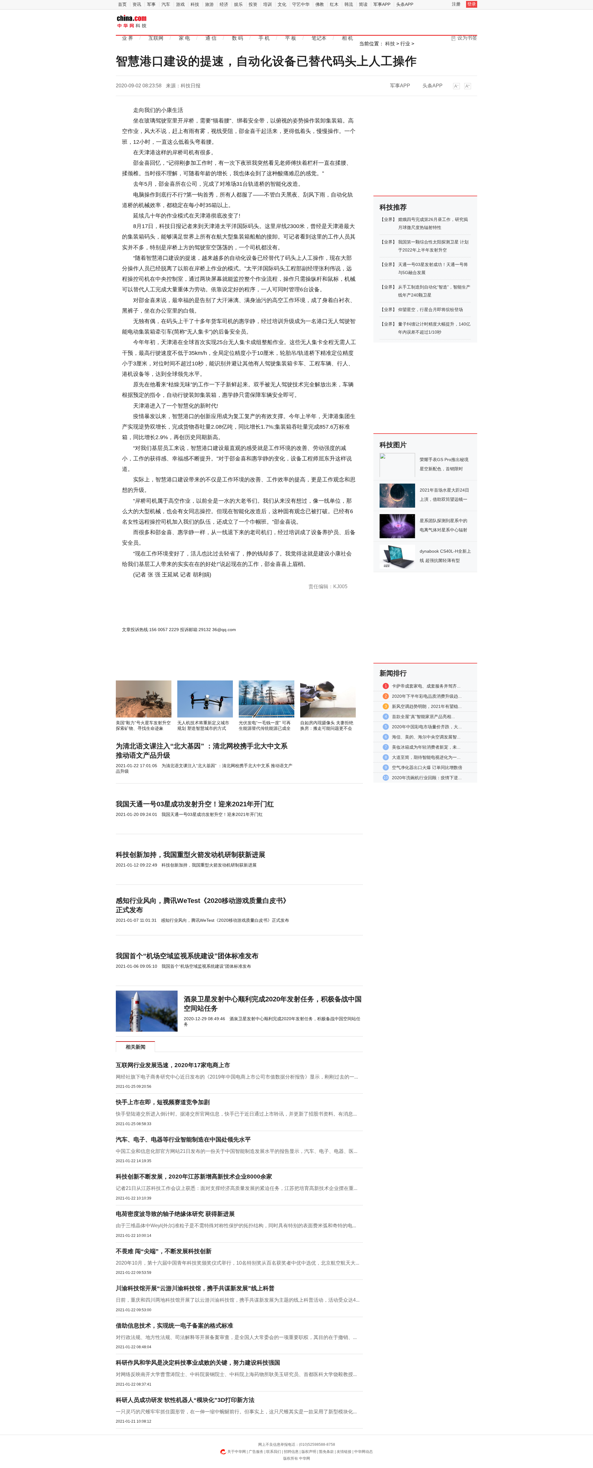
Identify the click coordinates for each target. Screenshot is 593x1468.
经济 (224, 4)
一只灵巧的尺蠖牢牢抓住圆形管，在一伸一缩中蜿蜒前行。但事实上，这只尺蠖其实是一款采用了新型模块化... (236, 1411)
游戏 (180, 4)
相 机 (347, 38)
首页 (122, 4)
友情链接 (344, 1451)
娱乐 (238, 4)
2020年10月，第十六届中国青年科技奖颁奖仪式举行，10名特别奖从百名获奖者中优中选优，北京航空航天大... (237, 1263)
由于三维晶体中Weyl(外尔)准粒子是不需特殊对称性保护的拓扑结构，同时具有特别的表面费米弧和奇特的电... (236, 1225)
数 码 (237, 38)
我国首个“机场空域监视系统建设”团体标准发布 (187, 956)
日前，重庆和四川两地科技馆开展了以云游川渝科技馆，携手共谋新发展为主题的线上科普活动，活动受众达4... (238, 1300)
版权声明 (308, 1451)
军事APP (381, 4)
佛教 (319, 4)
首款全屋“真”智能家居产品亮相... (423, 716)
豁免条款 (326, 1451)
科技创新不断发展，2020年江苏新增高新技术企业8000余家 (194, 1176)
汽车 (166, 4)
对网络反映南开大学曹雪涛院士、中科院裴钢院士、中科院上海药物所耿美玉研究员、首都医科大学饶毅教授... (236, 1374)
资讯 (136, 4)
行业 (405, 43)
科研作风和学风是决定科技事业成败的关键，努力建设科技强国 (198, 1362)
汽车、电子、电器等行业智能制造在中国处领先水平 (183, 1139)
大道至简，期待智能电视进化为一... (426, 757)
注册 (456, 4)
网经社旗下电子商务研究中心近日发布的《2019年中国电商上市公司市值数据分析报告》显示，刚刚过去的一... (237, 1076)
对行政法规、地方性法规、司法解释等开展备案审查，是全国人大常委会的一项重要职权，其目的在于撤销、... (236, 1337)
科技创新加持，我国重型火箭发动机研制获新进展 (190, 855)
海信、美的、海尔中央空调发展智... (426, 736)
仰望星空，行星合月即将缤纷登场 (430, 309)
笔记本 (319, 38)
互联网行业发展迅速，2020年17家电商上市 (173, 1065)
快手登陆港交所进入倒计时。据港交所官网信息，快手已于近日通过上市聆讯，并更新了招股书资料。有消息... (236, 1114)
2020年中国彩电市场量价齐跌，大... (427, 726)
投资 (253, 4)
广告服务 (256, 1451)
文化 (282, 4)
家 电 (184, 38)
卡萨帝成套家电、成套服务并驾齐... (426, 686)
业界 (388, 219)
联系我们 (273, 1451)
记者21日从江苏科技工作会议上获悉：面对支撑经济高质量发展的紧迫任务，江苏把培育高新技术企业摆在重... (236, 1188)
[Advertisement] (221, 664)
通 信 (211, 38)
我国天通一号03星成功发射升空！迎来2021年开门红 (195, 804)
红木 (334, 4)
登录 (471, 4)
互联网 (156, 38)
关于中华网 (236, 1451)
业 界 (127, 38)
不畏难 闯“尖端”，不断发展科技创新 (164, 1251)
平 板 (290, 38)
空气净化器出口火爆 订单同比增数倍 (427, 767)
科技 (195, 4)
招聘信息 (291, 1451)
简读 (363, 4)
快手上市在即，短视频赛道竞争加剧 (163, 1102)
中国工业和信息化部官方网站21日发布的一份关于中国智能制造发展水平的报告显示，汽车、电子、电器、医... (236, 1151)
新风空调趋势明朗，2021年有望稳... (427, 706)
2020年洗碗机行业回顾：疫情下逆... (427, 777)
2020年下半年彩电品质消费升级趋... (427, 696)
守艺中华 (300, 4)
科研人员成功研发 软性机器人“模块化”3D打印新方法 (185, 1400)
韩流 (348, 4)
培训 (267, 4)
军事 (151, 4)
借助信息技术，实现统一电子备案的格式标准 (174, 1325)
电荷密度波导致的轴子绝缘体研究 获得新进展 (175, 1214)
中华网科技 (132, 22)
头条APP (404, 4)
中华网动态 (363, 1451)
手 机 (264, 38)
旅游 (209, 4)
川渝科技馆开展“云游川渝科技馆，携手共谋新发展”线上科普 (195, 1288)
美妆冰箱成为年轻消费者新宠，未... (426, 747)
